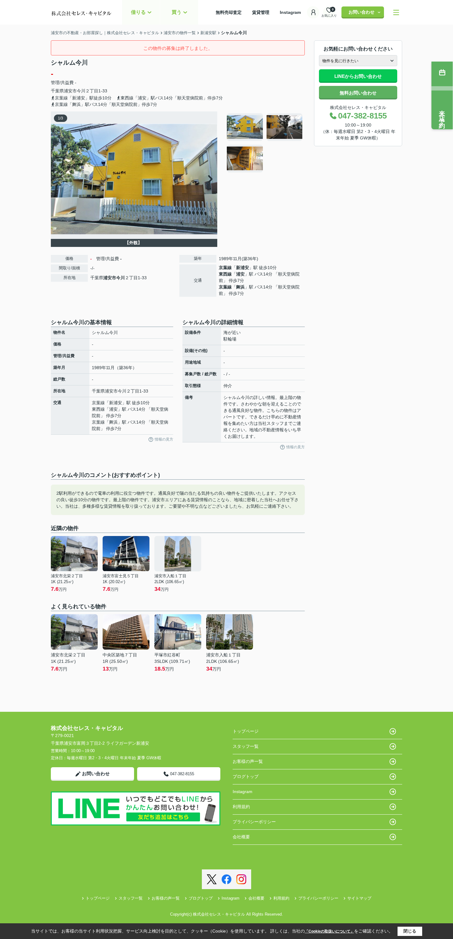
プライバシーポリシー (254, 821)
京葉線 (225, 267)
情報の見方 (164, 439)
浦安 (240, 274)
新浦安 (242, 267)
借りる (138, 12)
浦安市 (70, 90)
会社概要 (241, 836)
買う (177, 12)
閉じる (409, 931)
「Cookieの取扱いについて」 (329, 931)
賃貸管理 (265, 12)
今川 (81, 90)
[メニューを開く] (396, 12)
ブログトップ (246, 776)
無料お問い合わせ (358, 92)
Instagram (290, 12)
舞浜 (240, 286)
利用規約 (241, 806)
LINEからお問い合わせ (358, 76)
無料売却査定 (233, 12)
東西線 (225, 274)
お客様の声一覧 (248, 761)
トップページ (246, 731)
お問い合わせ (361, 12)
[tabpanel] (265, 142)
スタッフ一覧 (246, 746)
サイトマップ (359, 898)
